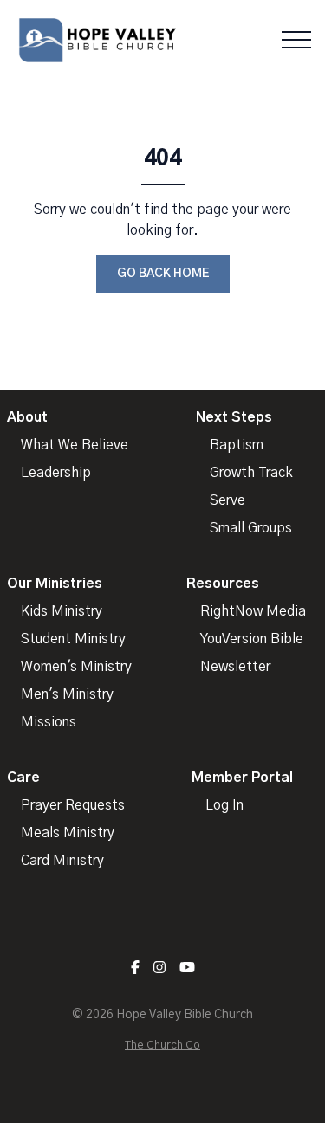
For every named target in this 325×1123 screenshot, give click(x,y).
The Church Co (162, 1045)
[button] (296, 40)
